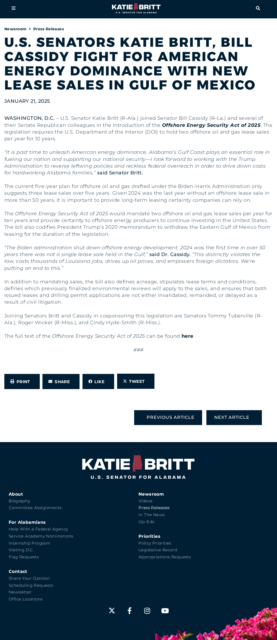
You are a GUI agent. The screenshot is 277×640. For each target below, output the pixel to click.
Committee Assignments (35, 507)
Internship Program (29, 543)
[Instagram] (147, 610)
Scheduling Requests (31, 585)
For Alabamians (27, 522)
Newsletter (20, 592)
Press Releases (48, 28)
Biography (19, 501)
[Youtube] (165, 610)
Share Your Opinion (29, 578)
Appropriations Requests (164, 557)
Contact (18, 571)
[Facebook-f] (129, 610)
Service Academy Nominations (41, 536)
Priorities (149, 536)
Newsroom (15, 28)
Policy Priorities (154, 543)
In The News (151, 514)
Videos (145, 501)
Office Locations (25, 599)
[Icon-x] (111, 610)
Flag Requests (24, 557)
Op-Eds (146, 521)
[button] (13, 8)
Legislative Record (157, 550)
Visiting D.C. (21, 550)
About (16, 494)
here (187, 336)
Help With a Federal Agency (38, 529)
